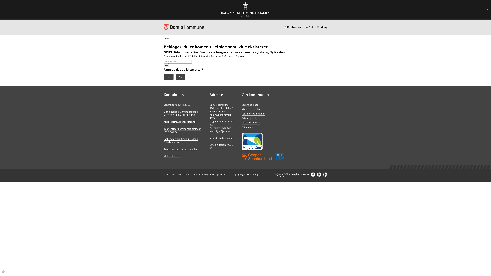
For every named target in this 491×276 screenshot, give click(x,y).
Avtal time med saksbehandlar (180, 149)
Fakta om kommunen (253, 113)
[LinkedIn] (325, 175)
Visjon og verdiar (251, 109)
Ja (169, 76)
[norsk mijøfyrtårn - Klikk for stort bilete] (252, 141)
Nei (180, 76)
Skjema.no (247, 127)
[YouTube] (319, 175)
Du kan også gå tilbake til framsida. (228, 56)
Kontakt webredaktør (221, 138)
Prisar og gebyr (250, 118)
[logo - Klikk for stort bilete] (263, 156)
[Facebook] (313, 175)
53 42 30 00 (184, 104)
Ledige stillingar (250, 104)
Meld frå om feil (172, 156)
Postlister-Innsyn (251, 122)
